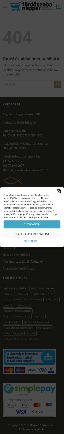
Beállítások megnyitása (32, 234)
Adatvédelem (30, 240)
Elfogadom (32, 224)
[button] (58, 191)
